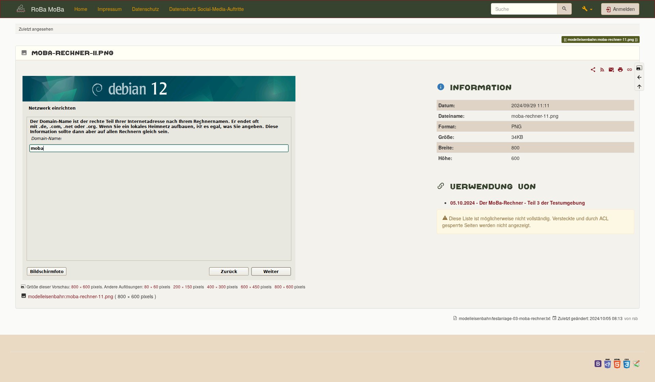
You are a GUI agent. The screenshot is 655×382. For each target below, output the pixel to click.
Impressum (110, 8)
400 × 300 (216, 286)
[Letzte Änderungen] (602, 68)
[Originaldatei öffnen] (159, 177)
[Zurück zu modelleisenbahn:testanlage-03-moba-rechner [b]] (639, 76)
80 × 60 (151, 286)
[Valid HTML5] (617, 363)
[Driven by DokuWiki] (636, 363)
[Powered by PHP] (607, 363)
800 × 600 (80, 286)
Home (80, 8)
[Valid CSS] (626, 363)
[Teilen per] (593, 68)
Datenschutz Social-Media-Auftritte (206, 8)
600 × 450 (250, 286)
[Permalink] (629, 68)
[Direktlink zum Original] (639, 67)
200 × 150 (182, 286)
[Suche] (564, 9)
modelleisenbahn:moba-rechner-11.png (70, 296)
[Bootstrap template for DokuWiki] (598, 363)
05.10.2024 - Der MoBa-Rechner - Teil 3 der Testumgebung (517, 202)
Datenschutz (145, 8)
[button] (587, 8)
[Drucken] (620, 68)
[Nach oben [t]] (639, 86)
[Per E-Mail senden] (611, 68)
